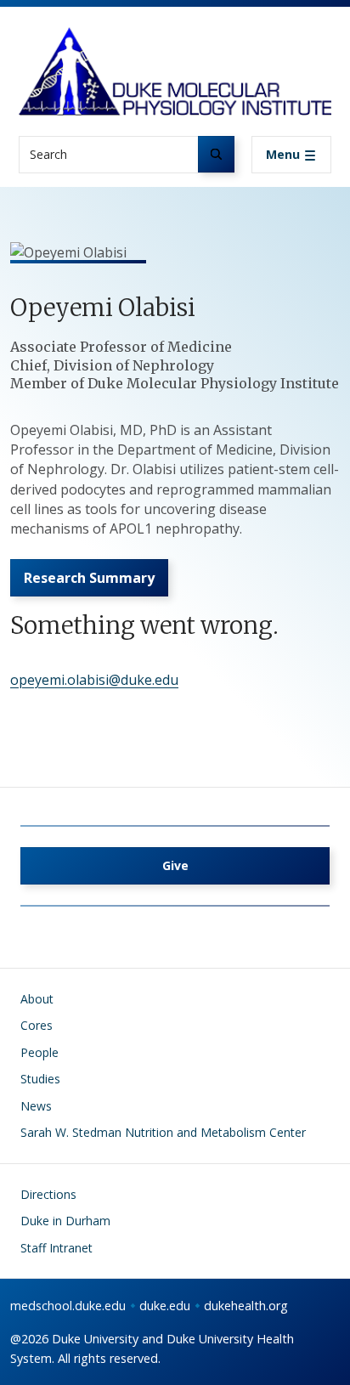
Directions (48, 1194)
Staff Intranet (56, 1248)
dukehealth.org (246, 1305)
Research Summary (89, 577)
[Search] (216, 154)
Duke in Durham (65, 1221)
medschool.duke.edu (68, 1305)
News (36, 1106)
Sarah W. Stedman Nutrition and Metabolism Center (163, 1132)
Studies (40, 1079)
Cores (36, 1025)
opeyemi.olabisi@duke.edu (94, 679)
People (39, 1052)
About (37, 999)
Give (175, 865)
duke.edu (164, 1305)
